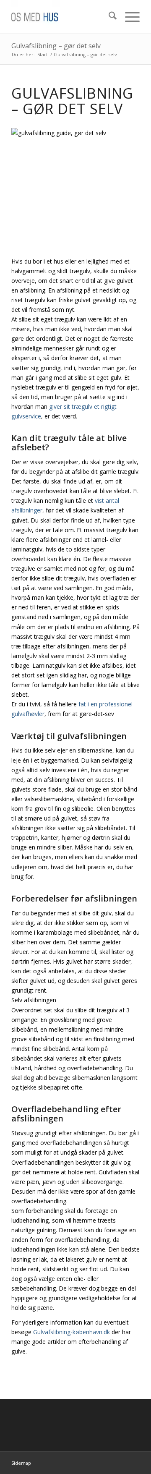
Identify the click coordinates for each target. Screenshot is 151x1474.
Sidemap (21, 1463)
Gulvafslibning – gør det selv (56, 45)
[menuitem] (108, 17)
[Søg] (108, 17)
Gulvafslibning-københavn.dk (71, 1332)
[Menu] (128, 17)
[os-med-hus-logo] (62, 17)
